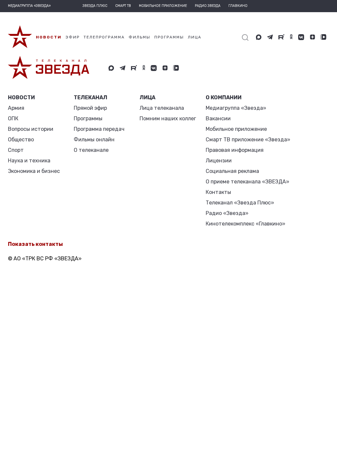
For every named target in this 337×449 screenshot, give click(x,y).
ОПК (13, 118)
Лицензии (219, 160)
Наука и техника (29, 160)
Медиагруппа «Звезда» (236, 108)
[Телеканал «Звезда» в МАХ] (259, 37)
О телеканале (91, 150)
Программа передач (99, 129)
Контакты (218, 192)
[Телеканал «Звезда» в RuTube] (281, 37)
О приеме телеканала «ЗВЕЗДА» (247, 181)
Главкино (237, 6)
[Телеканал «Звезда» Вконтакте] (301, 37)
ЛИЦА (147, 97)
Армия (16, 108)
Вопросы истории (30, 129)
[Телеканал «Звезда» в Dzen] (312, 37)
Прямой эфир (90, 108)
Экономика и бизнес (34, 171)
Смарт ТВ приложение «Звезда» (248, 139)
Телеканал (90, 97)
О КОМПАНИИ (224, 97)
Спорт (16, 150)
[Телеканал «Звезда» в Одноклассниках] (291, 37)
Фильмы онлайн (94, 139)
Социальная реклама (232, 171)
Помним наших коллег (168, 118)
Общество (21, 139)
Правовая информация (235, 150)
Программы (88, 118)
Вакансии (218, 118)
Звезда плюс (95, 6)
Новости (21, 97)
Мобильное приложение (163, 6)
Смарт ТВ (123, 6)
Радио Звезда (207, 6)
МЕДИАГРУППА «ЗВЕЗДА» (29, 6)
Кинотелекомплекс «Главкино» (245, 224)
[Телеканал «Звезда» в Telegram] (270, 37)
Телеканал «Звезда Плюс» (240, 203)
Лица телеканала (162, 108)
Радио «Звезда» (227, 213)
